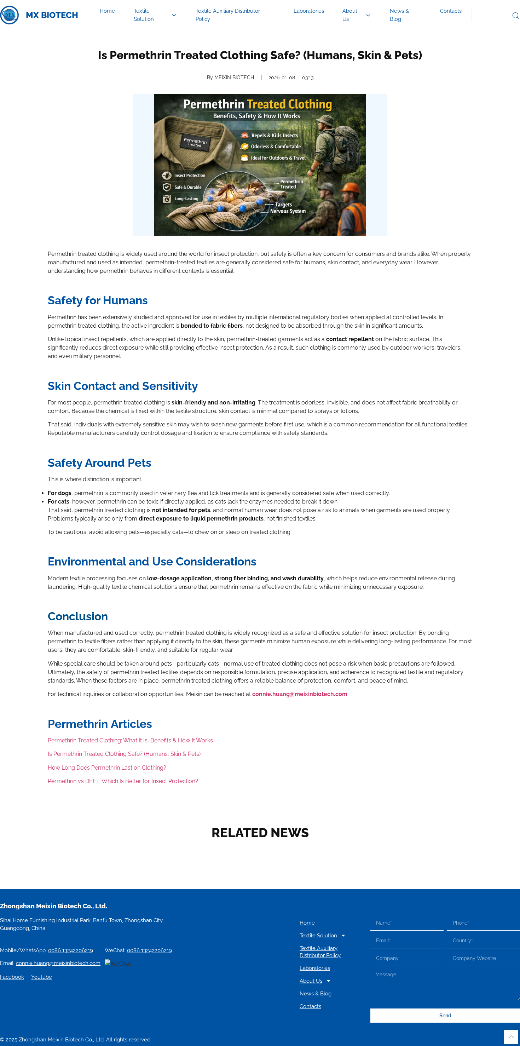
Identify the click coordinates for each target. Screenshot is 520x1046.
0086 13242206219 (70, 950)
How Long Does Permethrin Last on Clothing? (107, 767)
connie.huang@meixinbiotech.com (299, 694)
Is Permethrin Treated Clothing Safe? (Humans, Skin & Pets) (124, 754)
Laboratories (309, 11)
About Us (349, 15)
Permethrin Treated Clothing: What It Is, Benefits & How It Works (130, 740)
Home (107, 11)
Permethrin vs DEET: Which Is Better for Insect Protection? (123, 781)
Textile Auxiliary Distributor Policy (228, 15)
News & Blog (399, 15)
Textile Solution (144, 15)
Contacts (451, 11)
